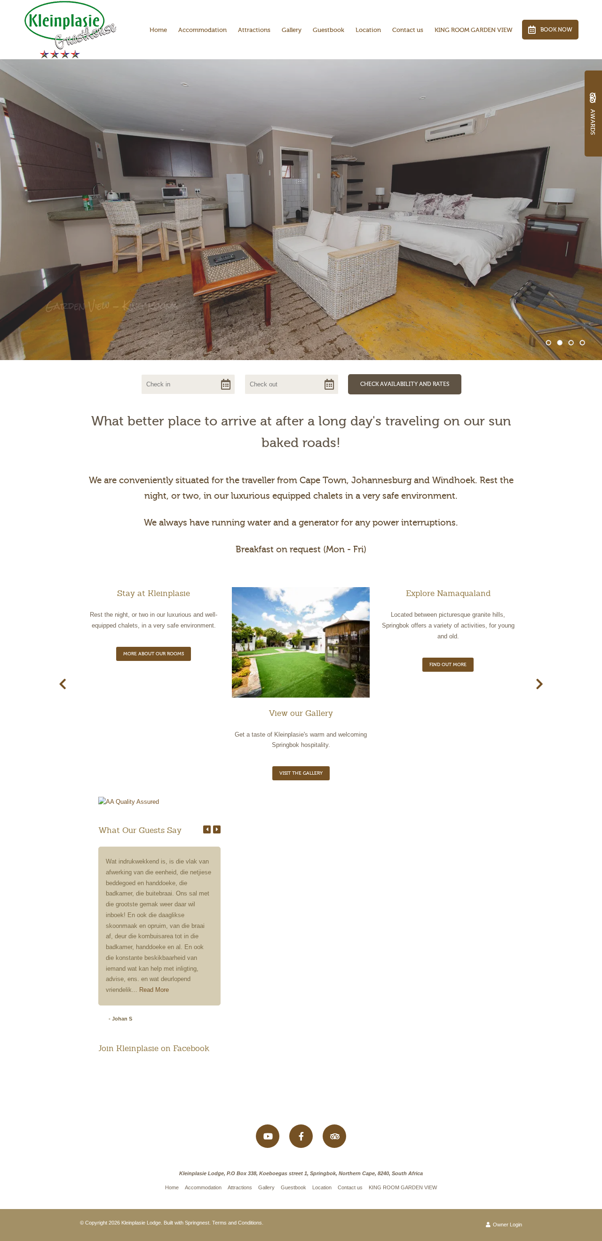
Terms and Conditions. (237, 1222)
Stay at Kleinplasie (153, 593)
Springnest (197, 1222)
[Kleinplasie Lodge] (71, 28)
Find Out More (448, 664)
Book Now (556, 29)
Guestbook (328, 29)
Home (158, 29)
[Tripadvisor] (334, 1136)
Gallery (291, 29)
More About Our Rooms (153, 653)
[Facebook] (301, 1136)
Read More (154, 989)
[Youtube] (267, 1136)
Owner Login (506, 1224)
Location (368, 29)
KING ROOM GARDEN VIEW (474, 29)
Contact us (407, 29)
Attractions (254, 29)
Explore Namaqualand (448, 593)
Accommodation (202, 29)
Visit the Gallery (301, 773)
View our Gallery (301, 713)
